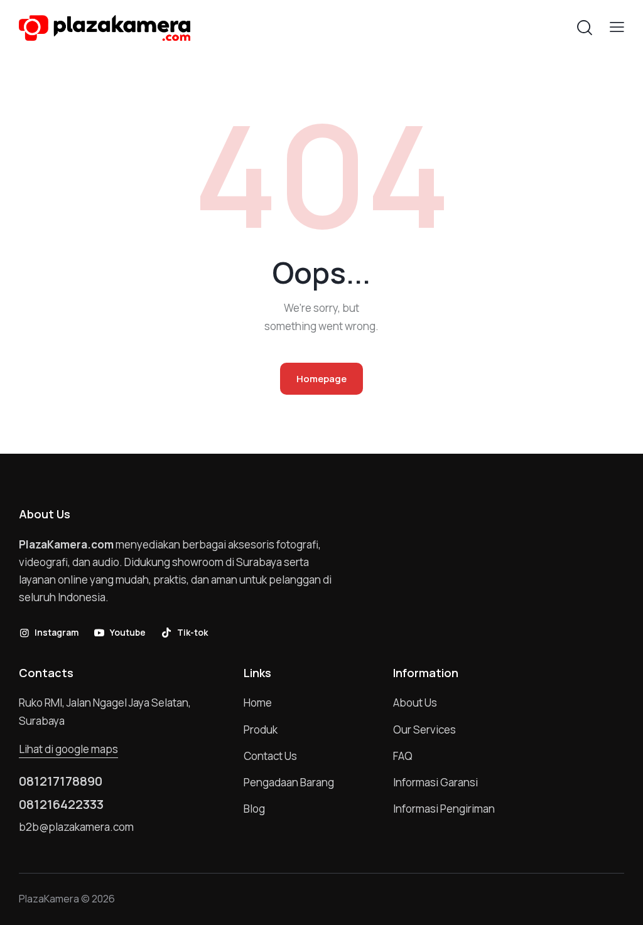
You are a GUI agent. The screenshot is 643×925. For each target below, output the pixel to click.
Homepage (321, 378)
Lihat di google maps (68, 749)
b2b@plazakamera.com (76, 827)
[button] (617, 27)
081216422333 (61, 804)
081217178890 (60, 781)
